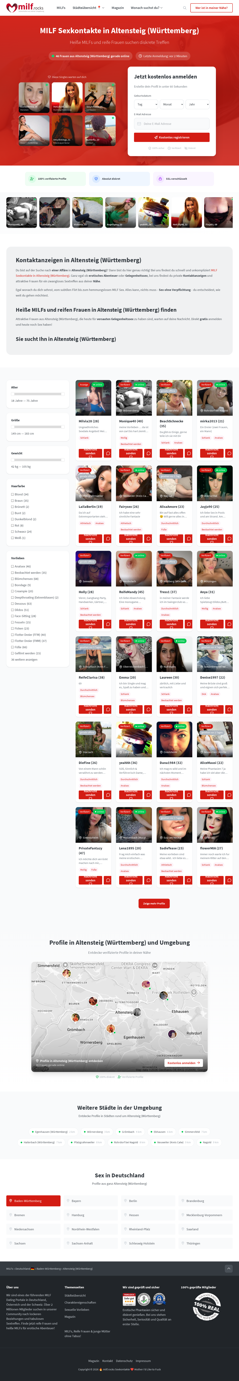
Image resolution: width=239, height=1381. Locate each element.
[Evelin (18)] (110, 1028)
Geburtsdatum (142, 95)
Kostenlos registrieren (174, 137)
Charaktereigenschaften (80, 1302)
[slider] (13, 394)
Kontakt (107, 1361)
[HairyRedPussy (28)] (146, 984)
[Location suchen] (185, 8)
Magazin (118, 7)
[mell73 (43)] (93, 1001)
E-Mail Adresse (142, 114)
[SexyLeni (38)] (75, 1017)
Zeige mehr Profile (154, 903)
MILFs (61, 7)
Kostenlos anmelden (181, 1063)
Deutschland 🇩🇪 (24, 1268)
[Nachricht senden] (108, 453)
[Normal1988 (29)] (172, 1034)
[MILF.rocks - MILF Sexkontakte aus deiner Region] (25, 8)
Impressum (143, 1361)
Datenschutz (124, 1361)
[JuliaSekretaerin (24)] (137, 1012)
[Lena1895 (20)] (163, 995)
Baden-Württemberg (49, 1268)
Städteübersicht (75, 1295)
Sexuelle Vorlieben (77, 1310)
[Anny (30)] (66, 973)
